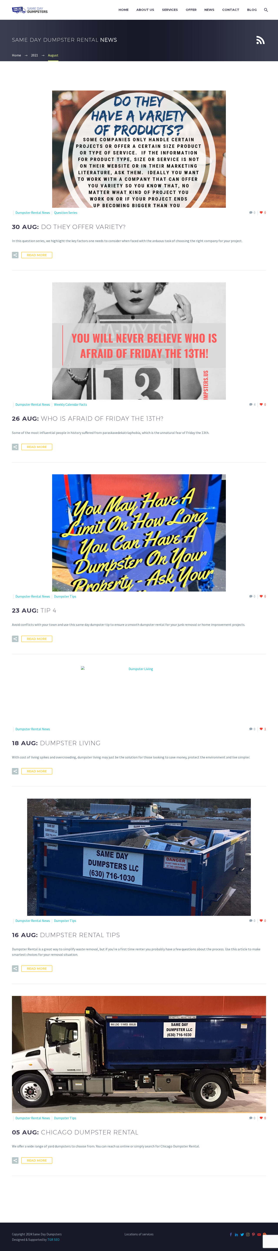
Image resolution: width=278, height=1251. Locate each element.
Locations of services (139, 1234)
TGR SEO (53, 1240)
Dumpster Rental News (32, 212)
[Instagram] (248, 1234)
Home (124, 10)
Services (170, 10)
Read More (37, 255)
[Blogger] (264, 1234)
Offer (191, 10)
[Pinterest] (253, 1234)
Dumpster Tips (65, 596)
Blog (252, 10)
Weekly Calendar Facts (70, 404)
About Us (145, 10)
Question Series (65, 212)
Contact (230, 10)
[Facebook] (231, 1234)
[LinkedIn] (236, 1234)
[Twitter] (242, 1234)
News (209, 10)
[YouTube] (259, 1234)
